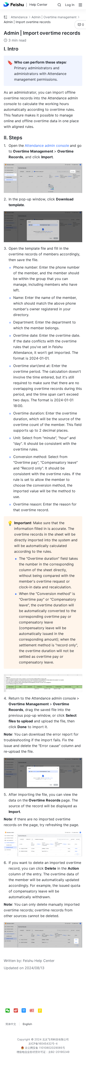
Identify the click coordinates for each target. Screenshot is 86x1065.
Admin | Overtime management (54, 17)
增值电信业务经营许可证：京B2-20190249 (43, 1052)
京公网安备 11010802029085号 (44, 1047)
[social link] (10, 1011)
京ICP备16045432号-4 (43, 1043)
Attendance (19, 17)
